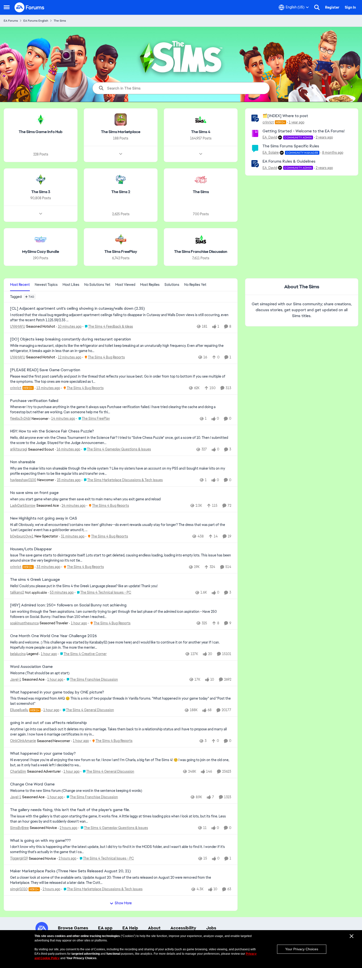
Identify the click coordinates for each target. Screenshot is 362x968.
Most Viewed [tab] (125, 284)
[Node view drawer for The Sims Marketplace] (121, 154)
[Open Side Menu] (6, 7)
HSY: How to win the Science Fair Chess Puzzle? (52, 431)
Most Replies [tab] (150, 284)
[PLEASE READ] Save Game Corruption (45, 370)
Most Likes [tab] (71, 284)
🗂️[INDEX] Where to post (285, 115)
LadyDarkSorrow (22, 505)
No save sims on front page (34, 492)
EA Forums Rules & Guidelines (289, 161)
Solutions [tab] (172, 284)
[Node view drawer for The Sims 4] (201, 154)
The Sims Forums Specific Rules (291, 146)
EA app (105, 928)
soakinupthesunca (24, 623)
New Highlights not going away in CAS (43, 518)
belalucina (18, 654)
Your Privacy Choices (301, 949)
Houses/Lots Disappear (31, 549)
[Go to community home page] (30, 7)
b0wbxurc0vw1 (21, 536)
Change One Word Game (32, 784)
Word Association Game (31, 666)
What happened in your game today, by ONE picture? (57, 692)
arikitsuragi (18, 449)
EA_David (270, 137)
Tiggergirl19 (19, 858)
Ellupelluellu (19, 710)
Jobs (211, 928)
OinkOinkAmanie (23, 740)
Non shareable (22, 462)
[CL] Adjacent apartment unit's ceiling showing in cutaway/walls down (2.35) (77, 308)
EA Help (130, 928)
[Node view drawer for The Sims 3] (41, 214)
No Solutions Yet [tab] (97, 284)
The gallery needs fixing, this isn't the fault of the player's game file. (70, 809)
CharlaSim (18, 771)
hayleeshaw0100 (23, 480)
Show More (123, 903)
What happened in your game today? (43, 753)
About (154, 928)
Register (332, 7)
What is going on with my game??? (40, 840)
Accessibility (183, 928)
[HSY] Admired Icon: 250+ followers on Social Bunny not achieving (68, 605)
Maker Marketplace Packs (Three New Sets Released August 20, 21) (70, 871)
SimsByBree (19, 828)
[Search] (317, 7)
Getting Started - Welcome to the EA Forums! (304, 131)
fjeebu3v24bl (20, 418)
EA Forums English (35, 21)
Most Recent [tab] (20, 284)
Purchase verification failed (34, 400)
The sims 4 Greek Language (35, 579)
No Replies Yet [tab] (195, 284)
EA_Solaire (271, 152)
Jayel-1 (15, 679)
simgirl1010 (19, 889)
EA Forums (11, 21)
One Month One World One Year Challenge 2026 (53, 635)
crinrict (268, 122)
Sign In (350, 7)
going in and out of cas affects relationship (48, 722)
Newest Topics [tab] (46, 284)
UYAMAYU (17, 326)
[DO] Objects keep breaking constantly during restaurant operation (70, 339)
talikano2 (17, 592)
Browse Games (73, 928)
